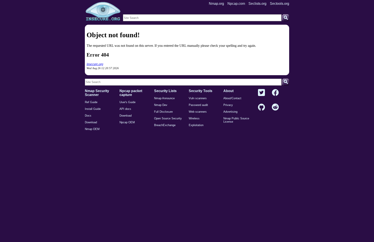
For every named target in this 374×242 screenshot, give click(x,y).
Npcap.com (236, 3)
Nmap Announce (164, 98)
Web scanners (198, 111)
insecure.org (95, 64)
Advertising (230, 111)
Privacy (228, 105)
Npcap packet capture (130, 93)
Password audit (198, 105)
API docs (125, 108)
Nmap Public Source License (236, 120)
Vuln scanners (198, 98)
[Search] (285, 17)
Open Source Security (168, 118)
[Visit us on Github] (261, 107)
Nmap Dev (160, 105)
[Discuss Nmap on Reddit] (275, 107)
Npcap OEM (127, 122)
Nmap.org (216, 3)
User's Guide (127, 102)
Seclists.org (257, 3)
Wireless (194, 118)
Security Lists (165, 91)
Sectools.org (279, 3)
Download (91, 122)
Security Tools (200, 91)
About (228, 91)
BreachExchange (165, 125)
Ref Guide (91, 102)
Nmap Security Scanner (97, 93)
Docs (88, 115)
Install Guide (93, 108)
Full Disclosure (163, 111)
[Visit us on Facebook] (275, 93)
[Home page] (103, 11)
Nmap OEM (92, 129)
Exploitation (196, 125)
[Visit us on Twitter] (261, 93)
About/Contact (232, 98)
